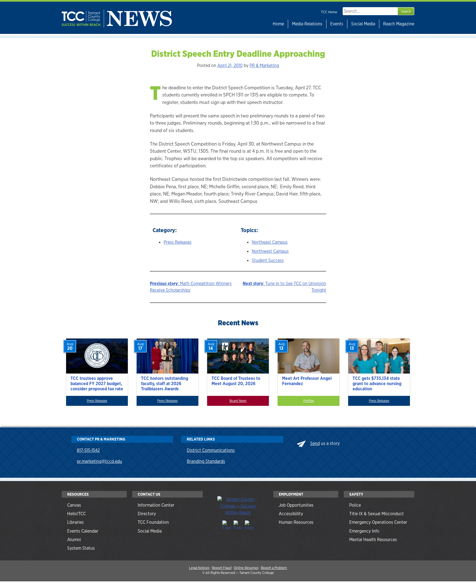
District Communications (211, 450)
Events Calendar (82, 531)
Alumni (74, 540)
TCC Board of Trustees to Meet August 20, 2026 (236, 380)
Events (336, 24)
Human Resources (296, 522)
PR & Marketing (264, 65)
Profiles (308, 401)
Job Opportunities (296, 505)
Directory (147, 514)
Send (315, 443)
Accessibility (291, 514)
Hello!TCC (76, 514)
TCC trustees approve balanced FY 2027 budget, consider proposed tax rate (97, 383)
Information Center (156, 505)
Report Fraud (221, 567)
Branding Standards (206, 461)
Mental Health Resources (373, 540)
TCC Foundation (153, 522)
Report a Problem (274, 567)
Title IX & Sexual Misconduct (376, 514)
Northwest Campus (270, 251)
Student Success (268, 260)
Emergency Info (364, 531)
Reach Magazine (398, 24)
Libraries (75, 522)
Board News (238, 401)
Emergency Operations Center (378, 522)
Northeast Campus (270, 242)
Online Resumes (246, 567)
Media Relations (307, 24)
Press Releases (177, 242)
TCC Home (329, 12)
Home (278, 24)
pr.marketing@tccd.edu (99, 461)
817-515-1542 (88, 450)
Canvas (74, 505)
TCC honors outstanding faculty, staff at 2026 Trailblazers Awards (164, 383)
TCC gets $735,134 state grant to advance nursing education (377, 383)
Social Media (363, 24)
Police (355, 505)
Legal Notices (199, 567)
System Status (81, 548)
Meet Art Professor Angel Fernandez (307, 380)
